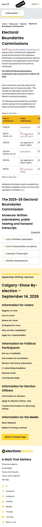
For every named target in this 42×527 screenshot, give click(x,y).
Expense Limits (9, 373)
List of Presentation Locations (21, 246)
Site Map (5, 480)
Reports (23, 24)
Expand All (35, 232)
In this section (12, 13)
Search (34, 4)
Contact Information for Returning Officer (18, 407)
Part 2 (30, 136)
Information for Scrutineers (15, 358)
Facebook (10, 491)
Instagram (10, 496)
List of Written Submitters (19, 239)
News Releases (9, 422)
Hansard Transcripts (17, 253)
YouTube (10, 517)
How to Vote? (8, 315)
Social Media (7, 468)
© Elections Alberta (9, 464)
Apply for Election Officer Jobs (16, 401)
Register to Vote (9, 310)
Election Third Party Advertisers (17, 363)
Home (4, 24)
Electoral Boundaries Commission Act (23, 50)
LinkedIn (9, 501)
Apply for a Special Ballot (14, 335)
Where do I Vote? (10, 320)
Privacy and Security (10, 472)
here (22, 190)
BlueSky (9, 506)
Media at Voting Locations (14, 427)
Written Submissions (17, 260)
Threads (9, 512)
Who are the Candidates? (14, 330)
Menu (4, 4)
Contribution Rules (11, 378)
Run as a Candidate (11, 353)
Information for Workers (13, 396)
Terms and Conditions (11, 476)
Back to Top (11, 522)
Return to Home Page (15, 437)
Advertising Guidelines (15, 368)
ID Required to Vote (11, 325)
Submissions (25, 127)
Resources (13, 24)
